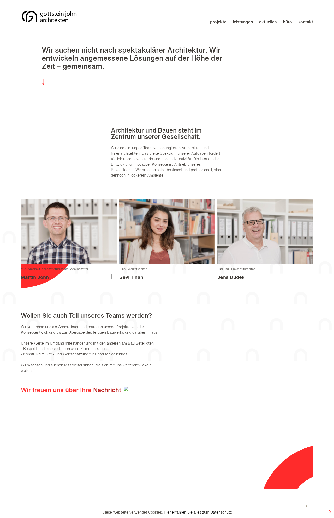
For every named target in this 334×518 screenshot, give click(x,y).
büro (287, 22)
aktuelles (268, 22)
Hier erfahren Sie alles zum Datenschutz (198, 512)
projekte (218, 22)
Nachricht (108, 391)
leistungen (243, 22)
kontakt (305, 22)
